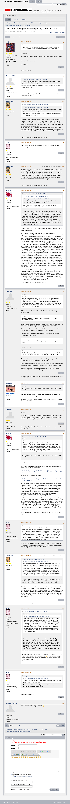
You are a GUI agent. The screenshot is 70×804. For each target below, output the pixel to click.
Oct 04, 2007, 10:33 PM (26, 166)
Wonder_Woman (11, 703)
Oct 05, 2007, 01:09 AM (26, 190)
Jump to (42, 734)
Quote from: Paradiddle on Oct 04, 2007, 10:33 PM (35, 526)
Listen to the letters (15, 776)
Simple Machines (15, 802)
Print (63, 37)
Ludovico (9, 291)
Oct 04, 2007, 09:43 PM (26, 142)
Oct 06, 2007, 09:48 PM (26, 383)
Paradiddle (9, 101)
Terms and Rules (57, 802)
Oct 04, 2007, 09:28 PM (26, 76)
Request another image (26, 776)
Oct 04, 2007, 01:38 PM (26, 41)
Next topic (62, 32)
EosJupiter (9, 42)
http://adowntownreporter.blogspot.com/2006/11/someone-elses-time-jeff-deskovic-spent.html (41, 479)
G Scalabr (9, 383)
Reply (58, 37)
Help (52, 802)
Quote (62, 67)
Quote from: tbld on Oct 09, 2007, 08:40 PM (33, 559)
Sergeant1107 (10, 76)
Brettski (9, 190)
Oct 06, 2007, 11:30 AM (26, 291)
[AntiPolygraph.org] (6, 397)
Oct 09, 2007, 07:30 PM (26, 433)
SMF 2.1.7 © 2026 (7, 802)
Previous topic (54, 32)
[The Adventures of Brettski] (6, 204)
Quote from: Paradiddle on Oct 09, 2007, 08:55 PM (35, 611)
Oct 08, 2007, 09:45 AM (26, 409)
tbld (7, 142)
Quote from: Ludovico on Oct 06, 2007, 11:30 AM (34, 437)
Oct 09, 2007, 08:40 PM (26, 522)
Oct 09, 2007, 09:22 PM (26, 672)
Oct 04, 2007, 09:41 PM (26, 101)
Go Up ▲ (64, 802)
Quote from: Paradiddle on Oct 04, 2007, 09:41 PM (35, 194)
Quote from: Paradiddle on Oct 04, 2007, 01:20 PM (35, 45)
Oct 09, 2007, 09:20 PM (26, 608)
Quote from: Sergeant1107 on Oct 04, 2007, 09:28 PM (35, 104)
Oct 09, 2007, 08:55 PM (26, 555)
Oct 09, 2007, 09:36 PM (26, 703)
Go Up (6, 725)
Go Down (7, 37)
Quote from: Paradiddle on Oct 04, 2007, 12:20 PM (35, 79)
